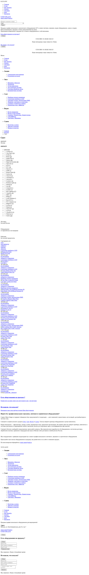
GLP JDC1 (4, 263)
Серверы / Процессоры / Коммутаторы (19, 115)
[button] (44, 399)
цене (2, 242)
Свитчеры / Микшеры (14, 118)
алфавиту (3, 245)
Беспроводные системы (15, 90)
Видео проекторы (13, 112)
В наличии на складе (14, 76)
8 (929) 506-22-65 (6, 16)
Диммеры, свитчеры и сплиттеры (18, 102)
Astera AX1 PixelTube (7, 366)
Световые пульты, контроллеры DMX (19, 100)
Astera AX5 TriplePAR (7, 384)
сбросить (3, 249)
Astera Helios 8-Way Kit (7, 272)
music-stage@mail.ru (6, 18)
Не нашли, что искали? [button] (7, 45)
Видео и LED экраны (14, 113)
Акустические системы (14, 87)
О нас (6, 6)
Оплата (6, 9)
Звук (24, 421)
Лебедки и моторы (13, 126)
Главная (6, 4)
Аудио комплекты (13, 86)
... (10, 392)
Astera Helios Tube (6, 347)
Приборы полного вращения (16, 97)
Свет (28, 421)
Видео (32, 421)
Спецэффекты (12, 116)
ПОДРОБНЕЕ (5, 256)
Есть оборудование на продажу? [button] (10, 34)
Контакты (7, 13)
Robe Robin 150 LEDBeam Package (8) (12, 291)
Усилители (11, 84)
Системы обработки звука (15, 89)
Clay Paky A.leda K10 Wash (9, 281)
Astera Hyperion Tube (7, 356)
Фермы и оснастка (13, 128)
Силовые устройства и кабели (17, 103)
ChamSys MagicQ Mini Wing (9, 300)
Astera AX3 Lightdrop (7, 375)
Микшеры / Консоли (14, 83)
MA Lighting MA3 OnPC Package (10, 328)
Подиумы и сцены (13, 125)
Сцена (37, 421)
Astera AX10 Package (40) (8, 319)
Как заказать (8, 7)
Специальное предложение (16, 74)
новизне (3, 247)
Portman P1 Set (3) (6, 309)
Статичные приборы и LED (16, 99)
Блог (5, 12)
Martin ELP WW (5, 253)
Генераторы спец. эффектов (16, 105)
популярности (5, 244)
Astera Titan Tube (6, 338)
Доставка (7, 10)
